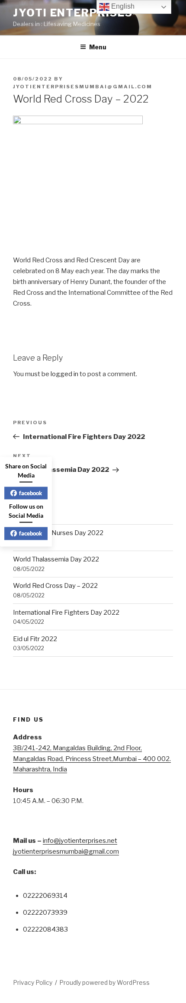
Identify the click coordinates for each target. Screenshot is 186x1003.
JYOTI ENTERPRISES (73, 12)
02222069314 (45, 896)
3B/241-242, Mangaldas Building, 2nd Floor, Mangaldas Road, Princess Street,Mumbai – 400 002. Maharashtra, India (92, 759)
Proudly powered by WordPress (104, 982)
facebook (30, 492)
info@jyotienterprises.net (80, 841)
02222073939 (45, 912)
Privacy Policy (32, 982)
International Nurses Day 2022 (58, 533)
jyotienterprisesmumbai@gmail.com (82, 87)
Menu (97, 47)
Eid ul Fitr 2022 (35, 639)
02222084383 (45, 929)
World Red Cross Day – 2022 (55, 586)
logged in (64, 374)
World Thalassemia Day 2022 (56, 559)
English (122, 6)
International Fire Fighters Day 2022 (66, 612)
